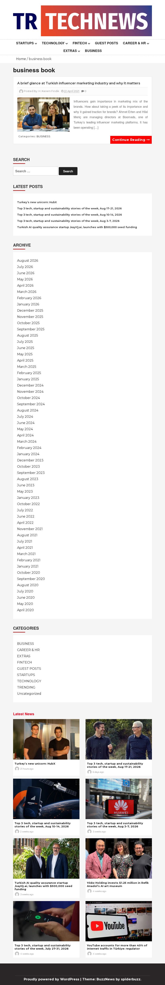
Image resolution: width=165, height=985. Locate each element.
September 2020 (31, 579)
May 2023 (25, 491)
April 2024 (25, 435)
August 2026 (27, 261)
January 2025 (28, 379)
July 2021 (24, 541)
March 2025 (26, 367)
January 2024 (28, 454)
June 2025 (25, 348)
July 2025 (25, 342)
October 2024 (28, 398)
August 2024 (27, 410)
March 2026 (26, 292)
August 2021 (27, 535)
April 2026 (25, 285)
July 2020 (25, 591)
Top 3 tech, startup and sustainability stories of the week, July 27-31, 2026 (42, 947)
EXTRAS (70, 50)
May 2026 (25, 279)
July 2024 (25, 417)
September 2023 (31, 473)
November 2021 (30, 529)
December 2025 (30, 310)
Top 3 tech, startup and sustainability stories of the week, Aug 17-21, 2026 (69, 208)
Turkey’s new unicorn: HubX (37, 202)
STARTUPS (25, 43)
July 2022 (25, 510)
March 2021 (26, 554)
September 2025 (30, 329)
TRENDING (26, 687)
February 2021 (28, 560)
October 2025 (28, 323)
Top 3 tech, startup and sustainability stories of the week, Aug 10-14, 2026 (69, 214)
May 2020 (25, 604)
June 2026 (25, 273)
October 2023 (28, 466)
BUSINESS (93, 50)
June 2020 (26, 597)
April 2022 (25, 523)
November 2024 (30, 392)
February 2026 (29, 298)
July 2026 (25, 267)
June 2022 (25, 516)
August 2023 (27, 479)
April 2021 (25, 548)
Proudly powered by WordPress (52, 979)
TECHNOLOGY (53, 43)
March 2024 (26, 441)
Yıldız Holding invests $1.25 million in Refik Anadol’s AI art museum (118, 884)
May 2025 (25, 354)
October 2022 (28, 504)
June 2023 (25, 485)
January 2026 (28, 304)
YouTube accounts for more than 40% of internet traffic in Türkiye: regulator (117, 947)
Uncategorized (29, 694)
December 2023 (30, 460)
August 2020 (27, 585)
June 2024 (25, 423)
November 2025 (30, 317)
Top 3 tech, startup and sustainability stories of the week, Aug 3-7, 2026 (68, 220)
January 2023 (28, 498)
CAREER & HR (134, 43)
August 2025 (27, 335)
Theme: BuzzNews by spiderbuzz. (111, 979)
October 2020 (28, 573)
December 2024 (30, 385)
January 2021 (27, 566)
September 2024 (31, 404)
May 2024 (25, 429)
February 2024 (29, 448)
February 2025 (29, 373)
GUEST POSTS (106, 43)
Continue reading (129, 140)
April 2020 (25, 610)
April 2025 (25, 360)
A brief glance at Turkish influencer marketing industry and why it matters (78, 83)
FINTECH (80, 43)
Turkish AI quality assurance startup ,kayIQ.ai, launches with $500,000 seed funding (77, 227)
